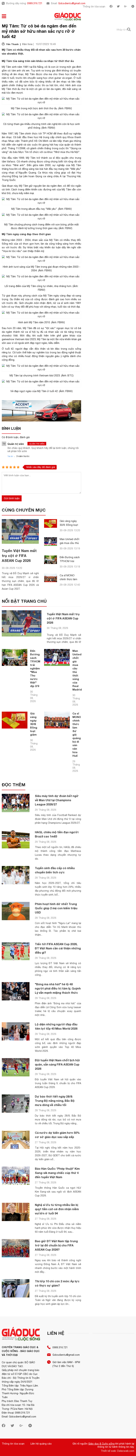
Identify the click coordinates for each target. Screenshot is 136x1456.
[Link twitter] (118, 6)
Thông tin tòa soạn (94, 6)
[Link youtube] (132, 6)
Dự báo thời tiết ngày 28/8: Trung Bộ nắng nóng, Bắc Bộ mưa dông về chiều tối (55, 1101)
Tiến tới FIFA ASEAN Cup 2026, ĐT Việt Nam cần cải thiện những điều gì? (58, 948)
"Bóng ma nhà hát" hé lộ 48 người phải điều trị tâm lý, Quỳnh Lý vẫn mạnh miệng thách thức (58, 988)
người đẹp (21, 348)
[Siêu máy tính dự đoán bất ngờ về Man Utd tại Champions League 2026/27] (16, 803)
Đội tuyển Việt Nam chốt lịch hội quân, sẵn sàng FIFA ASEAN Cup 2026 (57, 1064)
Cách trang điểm (20, 189)
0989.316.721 (34, 3)
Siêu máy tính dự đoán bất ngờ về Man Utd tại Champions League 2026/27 (57, 800)
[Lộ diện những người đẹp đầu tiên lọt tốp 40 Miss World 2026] (16, 1031)
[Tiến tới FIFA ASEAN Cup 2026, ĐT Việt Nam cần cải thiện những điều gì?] (16, 951)
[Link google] (125, 6)
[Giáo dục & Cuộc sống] (67, 16)
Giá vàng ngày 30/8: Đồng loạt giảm (69, 524)
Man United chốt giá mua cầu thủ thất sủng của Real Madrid (77, 670)
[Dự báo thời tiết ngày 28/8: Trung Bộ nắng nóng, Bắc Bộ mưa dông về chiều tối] (16, 1103)
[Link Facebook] (111, 6)
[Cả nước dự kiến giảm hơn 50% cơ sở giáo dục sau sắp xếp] (16, 1140)
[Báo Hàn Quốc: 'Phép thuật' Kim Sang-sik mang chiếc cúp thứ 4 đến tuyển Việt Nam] (16, 1176)
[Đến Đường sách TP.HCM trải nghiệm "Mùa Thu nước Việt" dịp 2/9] (50, 559)
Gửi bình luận (11, 498)
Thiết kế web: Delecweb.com (117, 1450)
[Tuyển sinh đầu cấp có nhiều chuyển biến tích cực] (16, 875)
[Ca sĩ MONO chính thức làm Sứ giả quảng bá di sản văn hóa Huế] (50, 577)
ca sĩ (52, 157)
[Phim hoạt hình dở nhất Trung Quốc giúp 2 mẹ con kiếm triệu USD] (16, 911)
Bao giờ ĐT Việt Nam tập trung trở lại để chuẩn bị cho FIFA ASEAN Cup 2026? (56, 1245)
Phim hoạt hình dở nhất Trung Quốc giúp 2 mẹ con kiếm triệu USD (56, 908)
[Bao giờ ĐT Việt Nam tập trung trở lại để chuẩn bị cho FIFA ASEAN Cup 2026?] (16, 1248)
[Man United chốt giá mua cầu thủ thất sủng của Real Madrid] (50, 541)
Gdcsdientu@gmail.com (71, 3)
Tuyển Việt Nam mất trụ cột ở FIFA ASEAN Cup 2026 (19, 556)
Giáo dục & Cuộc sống (101, 1443)
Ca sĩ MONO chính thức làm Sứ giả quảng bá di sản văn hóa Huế (76, 734)
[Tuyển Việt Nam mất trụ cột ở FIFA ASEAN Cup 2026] (20, 531)
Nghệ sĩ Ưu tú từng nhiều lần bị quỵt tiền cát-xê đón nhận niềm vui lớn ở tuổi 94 (57, 1209)
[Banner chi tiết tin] (41, 410)
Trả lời (10, 456)
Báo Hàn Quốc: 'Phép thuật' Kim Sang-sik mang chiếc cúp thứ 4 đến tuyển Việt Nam (57, 1173)
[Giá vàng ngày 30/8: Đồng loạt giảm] (50, 523)
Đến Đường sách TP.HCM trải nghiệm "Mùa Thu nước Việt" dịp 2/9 (35, 668)
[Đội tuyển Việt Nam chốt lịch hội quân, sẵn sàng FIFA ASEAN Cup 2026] (16, 1067)
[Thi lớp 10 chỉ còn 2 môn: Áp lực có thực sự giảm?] (16, 1288)
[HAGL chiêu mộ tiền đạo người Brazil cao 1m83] (16, 839)
